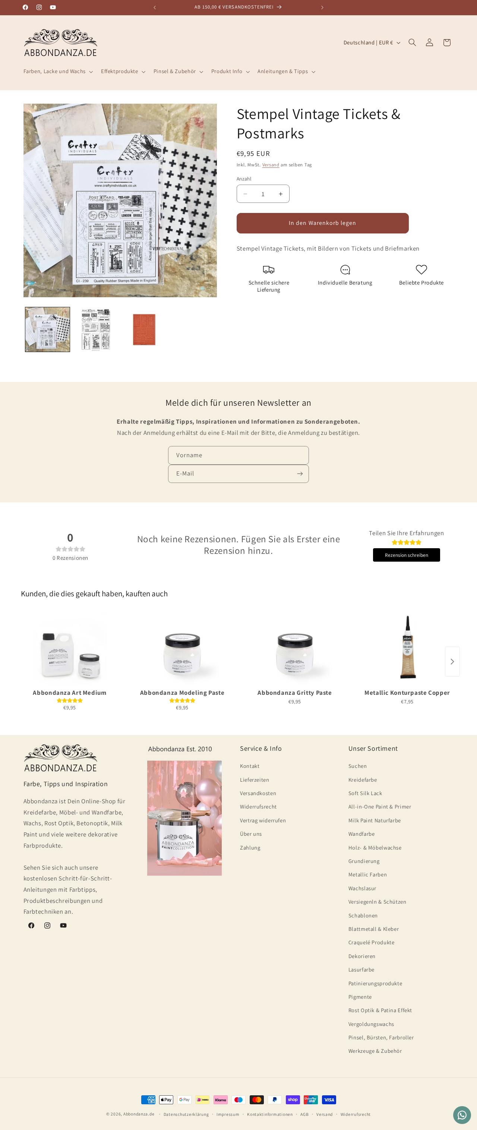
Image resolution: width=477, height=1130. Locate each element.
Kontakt (249, 765)
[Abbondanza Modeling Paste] (182, 648)
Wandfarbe (361, 833)
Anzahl (244, 178)
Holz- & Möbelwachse (375, 847)
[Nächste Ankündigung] (322, 7)
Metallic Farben (367, 874)
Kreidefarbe (362, 779)
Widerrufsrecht (258, 806)
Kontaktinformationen (270, 1114)
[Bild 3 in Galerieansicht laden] (144, 329)
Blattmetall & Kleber (373, 928)
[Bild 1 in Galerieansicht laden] (47, 329)
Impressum (228, 1114)
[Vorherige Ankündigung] (154, 7)
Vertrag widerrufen (263, 820)
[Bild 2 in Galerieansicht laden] (95, 329)
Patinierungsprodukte (375, 983)
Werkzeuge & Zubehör (375, 1050)
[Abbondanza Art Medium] (69, 648)
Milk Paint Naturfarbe (374, 820)
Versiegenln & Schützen (377, 901)
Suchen (357, 765)
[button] (57, 71)
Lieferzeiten (254, 779)
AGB (304, 1114)
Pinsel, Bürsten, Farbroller (381, 1037)
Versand (270, 164)
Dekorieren (362, 956)
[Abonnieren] (300, 474)
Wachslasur (362, 888)
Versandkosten (258, 793)
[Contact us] (462, 1115)
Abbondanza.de (139, 1114)
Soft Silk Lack (365, 793)
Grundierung (364, 860)
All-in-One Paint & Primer (379, 806)
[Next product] (452, 662)
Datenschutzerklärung (186, 1114)
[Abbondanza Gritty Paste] (294, 648)
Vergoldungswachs (371, 1023)
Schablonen (363, 915)
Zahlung (250, 847)
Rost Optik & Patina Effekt (380, 1010)
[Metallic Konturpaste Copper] (407, 648)
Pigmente (360, 996)
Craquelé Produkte (371, 942)
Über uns (251, 833)
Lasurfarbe (361, 969)
